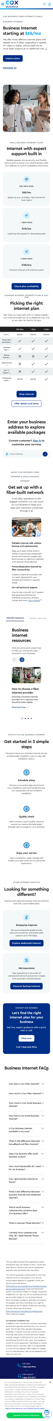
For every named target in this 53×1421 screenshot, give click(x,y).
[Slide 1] (22, 718)
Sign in (37, 440)
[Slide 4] (31, 718)
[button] (44, 4)
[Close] (50, 1382)
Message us (9, 68)
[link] (2, 4)
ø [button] (46, 49)
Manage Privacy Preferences (27, 1415)
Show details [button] (34, 600)
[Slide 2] (25, 718)
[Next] (21, 659)
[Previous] (14, 659)
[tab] (15, 618)
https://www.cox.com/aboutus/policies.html (24, 1311)
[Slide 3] (28, 718)
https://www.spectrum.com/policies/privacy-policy (24, 1408)
